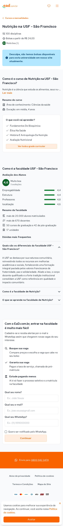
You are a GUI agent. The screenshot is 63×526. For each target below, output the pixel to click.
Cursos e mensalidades (16, 18)
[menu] (57, 5)
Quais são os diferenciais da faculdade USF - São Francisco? (27, 247)
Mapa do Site (44, 484)
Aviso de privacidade (19, 476)
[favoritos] (48, 5)
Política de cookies (44, 476)
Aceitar (31, 519)
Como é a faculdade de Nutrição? (21, 291)
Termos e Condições (22, 484)
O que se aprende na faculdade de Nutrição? (27, 299)
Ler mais (7, 92)
